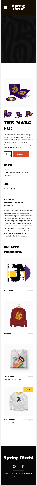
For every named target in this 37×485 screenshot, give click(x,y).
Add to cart (20, 154)
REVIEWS (26, 172)
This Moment (9, 376)
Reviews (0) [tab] (8, 205)
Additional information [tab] (13, 202)
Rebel (9, 175)
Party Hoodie (9, 419)
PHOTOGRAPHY (17, 172)
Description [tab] (9, 199)
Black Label (9, 290)
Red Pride (7, 333)
